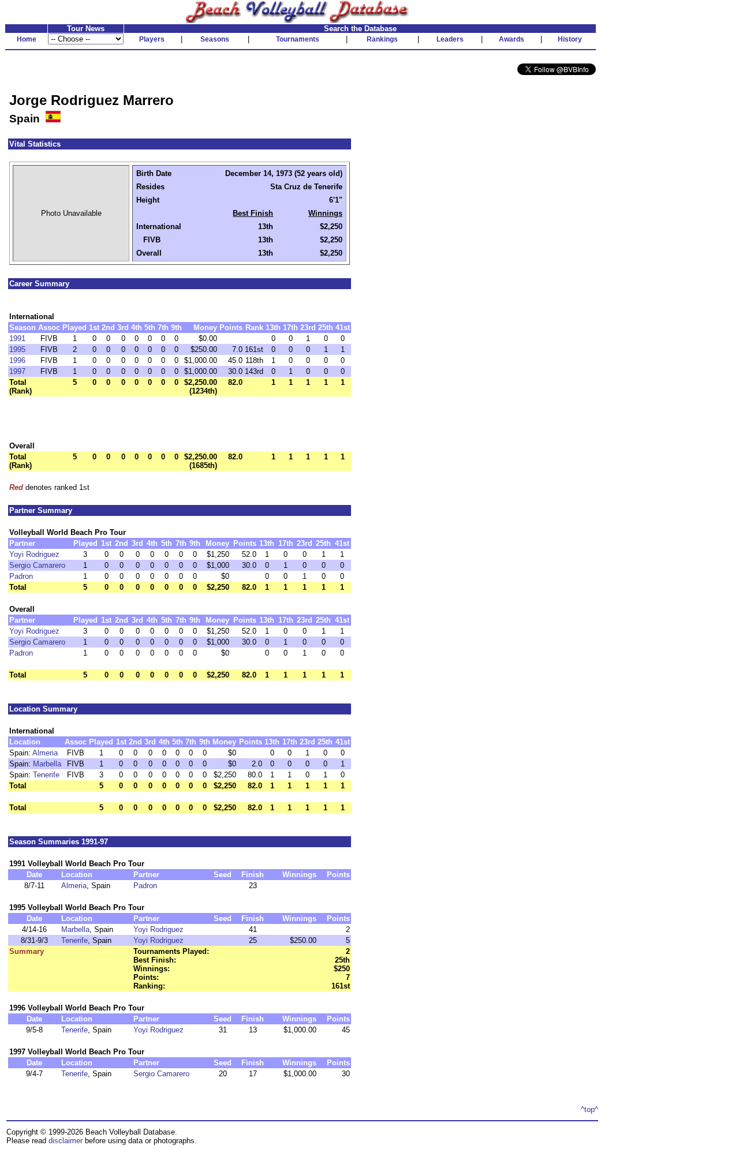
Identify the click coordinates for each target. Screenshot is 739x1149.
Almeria (45, 752)
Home (26, 39)
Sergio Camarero (37, 565)
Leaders (450, 39)
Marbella (47, 763)
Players (152, 39)
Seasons (214, 39)
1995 (17, 349)
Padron (21, 576)
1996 (17, 360)
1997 (17, 371)
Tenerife (46, 774)
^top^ (589, 1109)
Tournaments (297, 39)
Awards (511, 39)
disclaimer (65, 1140)
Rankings (382, 39)
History (570, 39)
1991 (17, 338)
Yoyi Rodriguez (34, 554)
